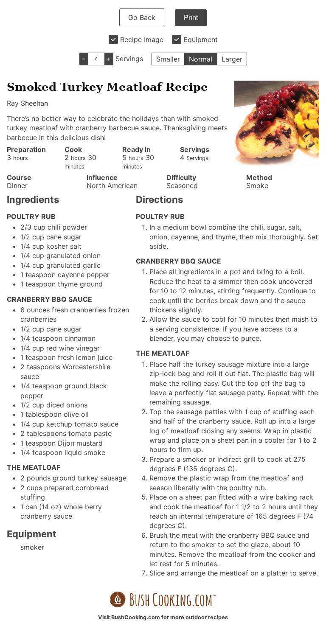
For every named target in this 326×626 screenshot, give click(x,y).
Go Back (141, 17)
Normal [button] (200, 59)
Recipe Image (141, 39)
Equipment (200, 39)
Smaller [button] (168, 59)
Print (191, 17)
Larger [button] (232, 59)
